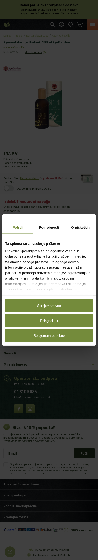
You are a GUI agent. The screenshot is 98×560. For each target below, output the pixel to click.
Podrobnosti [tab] (49, 227)
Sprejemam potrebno (49, 336)
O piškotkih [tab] (80, 227)
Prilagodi (46, 320)
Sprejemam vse (49, 306)
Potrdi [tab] (18, 227)
